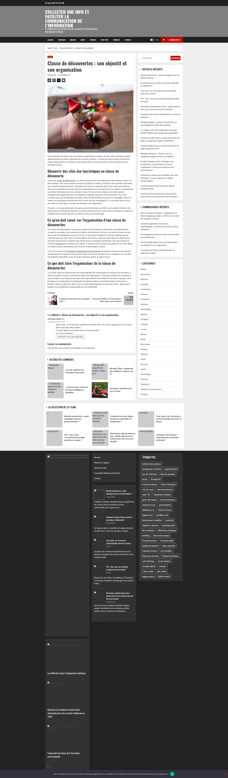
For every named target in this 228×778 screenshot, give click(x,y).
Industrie (144, 304)
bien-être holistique (149, 474)
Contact (128, 40)
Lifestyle (144, 324)
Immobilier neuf (162, 515)
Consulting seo (146, 250)
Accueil (50, 40)
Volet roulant (161, 571)
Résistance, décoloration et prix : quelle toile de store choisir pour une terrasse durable (100, 438)
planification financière (150, 545)
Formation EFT (174, 40)
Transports (144, 384)
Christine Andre (55, 319)
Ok (172, 774)
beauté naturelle (171, 469)
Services (144, 364)
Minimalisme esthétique (167, 530)
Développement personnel (151, 234)
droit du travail (147, 489)
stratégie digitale (148, 566)
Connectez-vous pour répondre (70, 337)
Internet (143, 314)
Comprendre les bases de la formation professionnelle (63, 754)
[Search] (157, 40)
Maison (73, 40)
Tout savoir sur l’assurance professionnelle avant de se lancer (146, 419)
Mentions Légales (101, 463)
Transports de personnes (150, 389)
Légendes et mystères (150, 525)
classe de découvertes (66, 180)
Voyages (93, 40)
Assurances (145, 274)
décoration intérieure (165, 489)
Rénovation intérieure (170, 556)
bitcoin (144, 479)
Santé (83, 40)
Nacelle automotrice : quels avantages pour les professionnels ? (54, 419)
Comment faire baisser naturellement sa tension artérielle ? (146, 438)
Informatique (145, 309)
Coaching (144, 284)
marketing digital (168, 525)
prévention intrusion (149, 550)
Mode (142, 339)
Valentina (52, 75)
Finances (116, 40)
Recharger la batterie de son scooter (100, 390)
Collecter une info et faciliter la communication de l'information (67, 18)
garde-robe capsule (149, 499)
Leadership (169, 520)
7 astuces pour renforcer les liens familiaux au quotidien (56, 390)
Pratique (61, 40)
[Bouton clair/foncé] (152, 40)
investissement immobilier (152, 520)
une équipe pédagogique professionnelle (83, 251)
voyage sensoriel (148, 576)
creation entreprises (149, 484)
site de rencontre (164, 561)
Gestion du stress (148, 504)
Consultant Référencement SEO (107, 473)
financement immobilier (162, 494)
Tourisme (144, 379)
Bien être (104, 40)
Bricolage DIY (156, 479)
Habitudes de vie (148, 509)
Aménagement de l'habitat (152, 469)
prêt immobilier (166, 550)
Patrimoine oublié (166, 540)
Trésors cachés (147, 571)
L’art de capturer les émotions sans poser (56, 372)
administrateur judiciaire (151, 463)
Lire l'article (53, 677)
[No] (225, 774)
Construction (145, 289)
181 (53, 766)
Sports (143, 369)
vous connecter (64, 348)
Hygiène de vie (147, 515)
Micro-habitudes (148, 530)
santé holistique (148, 561)
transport (60, 244)
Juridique (144, 319)
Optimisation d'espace (161, 535)
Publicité (144, 354)
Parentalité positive (149, 540)
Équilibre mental (164, 576)
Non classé (145, 344)
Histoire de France (164, 509)
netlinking (146, 535)
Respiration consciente (150, 556)
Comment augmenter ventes (152, 224)
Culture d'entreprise (168, 484)
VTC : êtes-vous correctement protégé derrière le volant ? (54, 438)
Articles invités (100, 468)
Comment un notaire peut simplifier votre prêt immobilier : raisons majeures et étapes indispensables (159, 178)
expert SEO (146, 494)
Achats (143, 269)
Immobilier (144, 299)
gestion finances (165, 504)
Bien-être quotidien (168, 474)
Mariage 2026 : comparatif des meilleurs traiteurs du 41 (100, 372)
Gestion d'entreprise (167, 499)
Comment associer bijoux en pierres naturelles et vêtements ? (100, 419)
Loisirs (50, 57)
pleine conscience (168, 545)
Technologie (145, 374)
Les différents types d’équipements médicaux (67, 673)
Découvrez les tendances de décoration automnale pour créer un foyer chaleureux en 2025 (66, 713)
